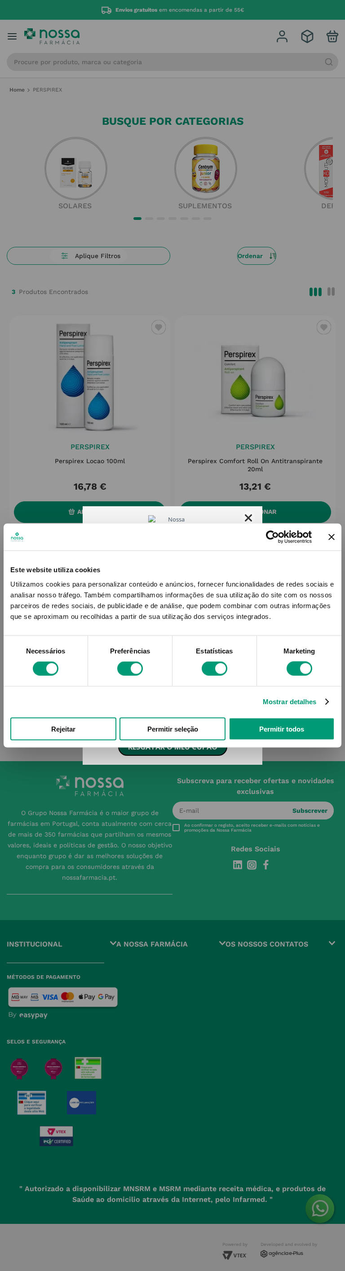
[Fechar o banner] (331, 537)
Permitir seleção (172, 728)
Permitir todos (281, 728)
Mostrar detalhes (290, 702)
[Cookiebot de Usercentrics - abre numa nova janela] (272, 537)
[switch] (130, 669)
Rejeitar (63, 728)
